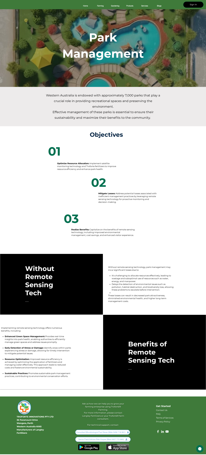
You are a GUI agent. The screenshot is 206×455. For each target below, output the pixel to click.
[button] (100, 6)
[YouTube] (167, 431)
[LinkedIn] (162, 431)
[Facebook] (158, 431)
